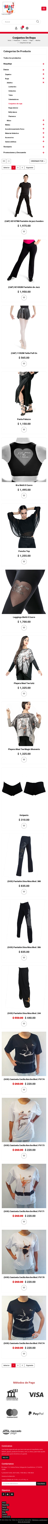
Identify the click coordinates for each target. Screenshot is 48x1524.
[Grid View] (4, 161)
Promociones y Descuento (14, 152)
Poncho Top (24, 551)
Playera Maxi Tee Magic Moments (24, 749)
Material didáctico (12, 133)
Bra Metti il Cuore (24, 485)
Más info (5, 1457)
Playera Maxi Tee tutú (24, 683)
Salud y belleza (10, 142)
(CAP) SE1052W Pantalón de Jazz (24, 287)
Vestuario (7, 147)
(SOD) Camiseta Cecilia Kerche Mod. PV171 (24, 1211)
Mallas (7, 125)
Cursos (4, 1514)
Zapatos (8, 74)
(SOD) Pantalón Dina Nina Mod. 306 (24, 947)
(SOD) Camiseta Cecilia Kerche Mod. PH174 (24, 1343)
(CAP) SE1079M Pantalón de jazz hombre (24, 221)
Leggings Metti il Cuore (24, 617)
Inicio (9, 40)
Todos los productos (12, 58)
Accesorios (9, 137)
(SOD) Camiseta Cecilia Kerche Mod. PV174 (24, 1079)
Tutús (10, 95)
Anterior (6, 168)
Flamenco (12, 116)
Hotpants (24, 815)
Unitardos (12, 91)
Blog (3, 1512)
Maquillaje (7, 64)
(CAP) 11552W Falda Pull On (24, 353)
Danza (25, 40)
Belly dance (12, 112)
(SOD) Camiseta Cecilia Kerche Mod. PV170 (24, 1277)
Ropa (31, 40)
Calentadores (13, 99)
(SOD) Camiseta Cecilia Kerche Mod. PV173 (24, 1145)
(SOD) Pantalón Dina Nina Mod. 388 (24, 881)
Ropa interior (13, 108)
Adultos (37, 40)
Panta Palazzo (24, 419)
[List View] (8, 161)
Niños (9, 120)
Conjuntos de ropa (25, 43)
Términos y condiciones (39, 1520)
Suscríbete (41, 1484)
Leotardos (12, 87)
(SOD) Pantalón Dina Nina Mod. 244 (24, 1013)
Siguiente (29, 168)
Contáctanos (6, 1517)
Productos (17, 40)
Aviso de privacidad (24, 1522)
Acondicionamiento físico (14, 129)
